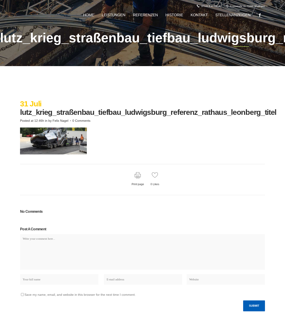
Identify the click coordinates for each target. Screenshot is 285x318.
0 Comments (81, 120)
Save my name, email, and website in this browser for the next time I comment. (80, 294)
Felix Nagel (60, 120)
